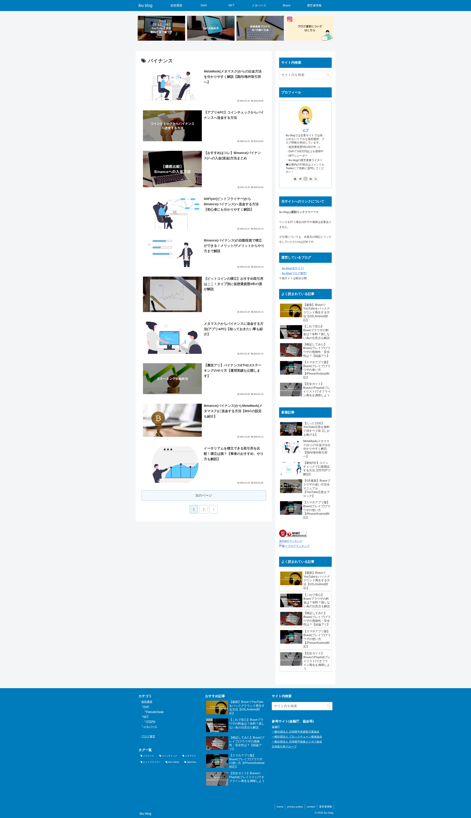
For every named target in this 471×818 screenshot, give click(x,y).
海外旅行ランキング (290, 541)
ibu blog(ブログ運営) (294, 273)
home (280, 806)
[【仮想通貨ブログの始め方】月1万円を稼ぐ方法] (260, 28)
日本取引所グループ (284, 746)
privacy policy (295, 806)
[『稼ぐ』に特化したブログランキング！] (294, 545)
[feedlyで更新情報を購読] (310, 179)
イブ (305, 130)
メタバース (150, 726)
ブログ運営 (148, 736)
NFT (146, 716)
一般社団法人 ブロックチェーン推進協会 (297, 736)
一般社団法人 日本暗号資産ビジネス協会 (297, 741)
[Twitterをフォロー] (300, 179)
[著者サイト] (295, 179)
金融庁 (276, 726)
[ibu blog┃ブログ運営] (309, 28)
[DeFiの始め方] (211, 28)
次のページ (203, 495)
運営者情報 (325, 806)
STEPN (150, 721)
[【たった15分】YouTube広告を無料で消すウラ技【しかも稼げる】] (161, 28)
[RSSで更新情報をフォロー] (316, 179)
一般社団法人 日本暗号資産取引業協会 (295, 731)
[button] (328, 75)
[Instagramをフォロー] (305, 179)
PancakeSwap (155, 711)
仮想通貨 (146, 701)
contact (311, 806)
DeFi (146, 706)
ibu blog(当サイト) (293, 268)
